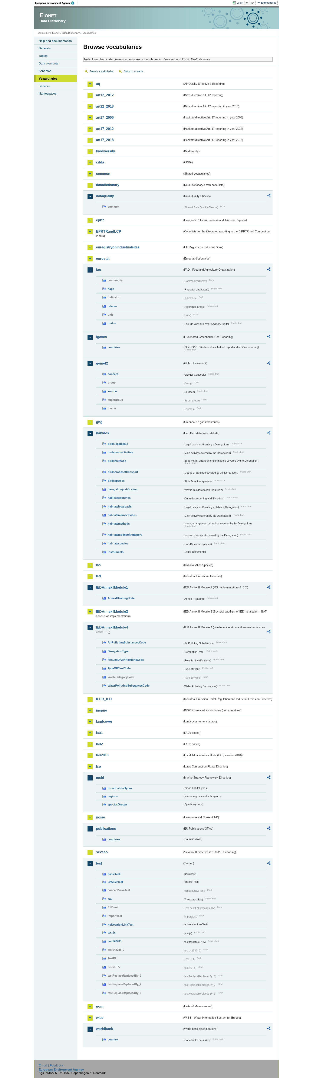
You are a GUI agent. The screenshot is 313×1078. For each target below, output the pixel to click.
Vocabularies (48, 78)
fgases (101, 337)
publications (106, 828)
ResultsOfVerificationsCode (126, 659)
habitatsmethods (119, 523)
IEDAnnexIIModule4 (112, 627)
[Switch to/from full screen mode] (253, 3)
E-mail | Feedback (51, 1065)
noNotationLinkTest (120, 924)
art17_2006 (105, 117)
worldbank (104, 1029)
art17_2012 (105, 129)
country (113, 1039)
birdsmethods (117, 460)
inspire (101, 710)
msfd (100, 777)
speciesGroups (118, 804)
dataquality (105, 196)
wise (99, 1018)
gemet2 (102, 363)
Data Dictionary (71, 33)
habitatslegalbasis (120, 506)
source (112, 391)
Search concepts (133, 71)
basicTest (114, 874)
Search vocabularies (101, 71)
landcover (104, 721)
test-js (112, 932)
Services (44, 86)
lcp (98, 766)
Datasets (45, 48)
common (103, 173)
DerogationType (118, 651)
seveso (102, 852)
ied (98, 576)
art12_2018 (105, 106)
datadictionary (107, 185)
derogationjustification (123, 489)
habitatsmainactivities (122, 515)
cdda (100, 162)
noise (100, 817)
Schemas (45, 71)
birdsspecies (116, 480)
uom (99, 1006)
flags (111, 288)
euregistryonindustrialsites (117, 247)
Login (240, 2)
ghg (99, 422)
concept (113, 374)
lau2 (99, 744)
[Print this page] (247, 3)
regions (113, 796)
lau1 (99, 733)
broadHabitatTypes (120, 788)
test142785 (114, 941)
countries (114, 347)
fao (98, 269)
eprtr (100, 220)
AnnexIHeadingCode (121, 598)
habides (102, 433)
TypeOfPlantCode (119, 668)
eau (110, 898)
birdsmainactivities (120, 452)
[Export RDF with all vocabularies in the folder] (268, 196)
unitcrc (112, 323)
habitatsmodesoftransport (125, 534)
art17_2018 (105, 140)
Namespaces (47, 93)
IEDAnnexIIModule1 (112, 587)
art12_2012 (105, 95)
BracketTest (115, 882)
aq (98, 84)
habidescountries (119, 497)
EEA (56, 3)
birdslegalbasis (118, 443)
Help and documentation (55, 40)
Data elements (48, 63)
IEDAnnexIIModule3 (112, 611)
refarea (112, 306)
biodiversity (105, 151)
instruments (115, 552)
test (99, 863)
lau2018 (102, 755)
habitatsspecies (118, 543)
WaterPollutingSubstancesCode (128, 685)
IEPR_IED (104, 699)
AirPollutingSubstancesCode (127, 642)
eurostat (102, 258)
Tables (43, 55)
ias (98, 565)
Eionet (55, 33)
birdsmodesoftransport (123, 472)
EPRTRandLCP (108, 231)
